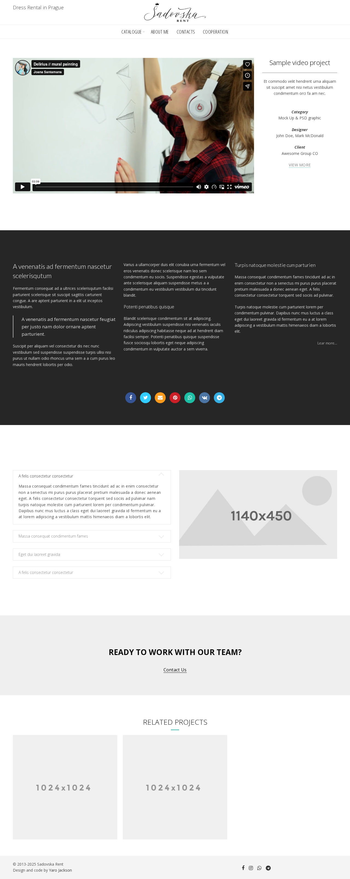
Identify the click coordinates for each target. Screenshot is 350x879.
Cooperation (215, 31)
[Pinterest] (175, 397)
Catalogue (131, 31)
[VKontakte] (204, 397)
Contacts (186, 31)
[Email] (160, 397)
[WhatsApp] (189, 397)
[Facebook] (130, 397)
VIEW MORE (300, 165)
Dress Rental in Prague (38, 7)
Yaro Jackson (60, 870)
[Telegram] (219, 397)
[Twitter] (145, 397)
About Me (160, 31)
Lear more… (327, 343)
